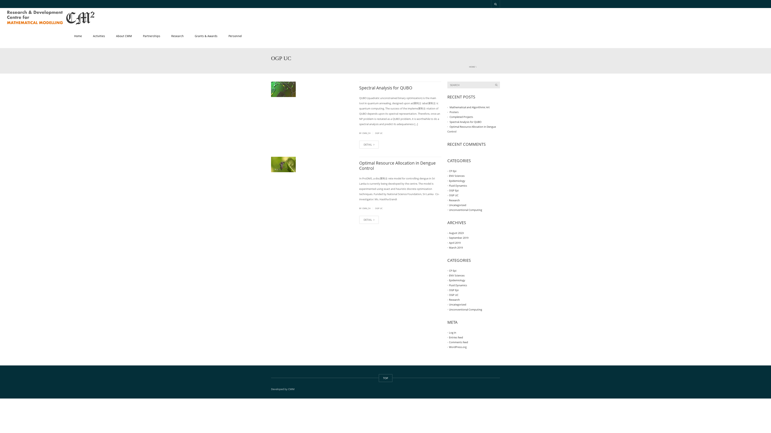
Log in (452, 332)
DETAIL (368, 144)
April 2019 (455, 242)
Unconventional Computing (465, 210)
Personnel (235, 36)
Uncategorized (457, 205)
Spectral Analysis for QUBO (385, 88)
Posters (454, 112)
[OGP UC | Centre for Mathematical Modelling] (51, 18)
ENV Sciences (457, 176)
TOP (385, 378)
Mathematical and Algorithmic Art (470, 107)
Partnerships (151, 36)
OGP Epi (454, 190)
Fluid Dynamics (458, 185)
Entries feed (456, 337)
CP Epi (452, 171)
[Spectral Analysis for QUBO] (283, 89)
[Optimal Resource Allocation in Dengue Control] (283, 164)
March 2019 (456, 247)
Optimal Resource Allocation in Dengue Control (397, 165)
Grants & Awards (206, 36)
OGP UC (378, 133)
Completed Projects (461, 117)
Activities (99, 36)
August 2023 (456, 233)
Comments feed (458, 342)
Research (177, 36)
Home (78, 36)
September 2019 (458, 238)
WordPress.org (458, 347)
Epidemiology (457, 181)
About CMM (124, 36)
